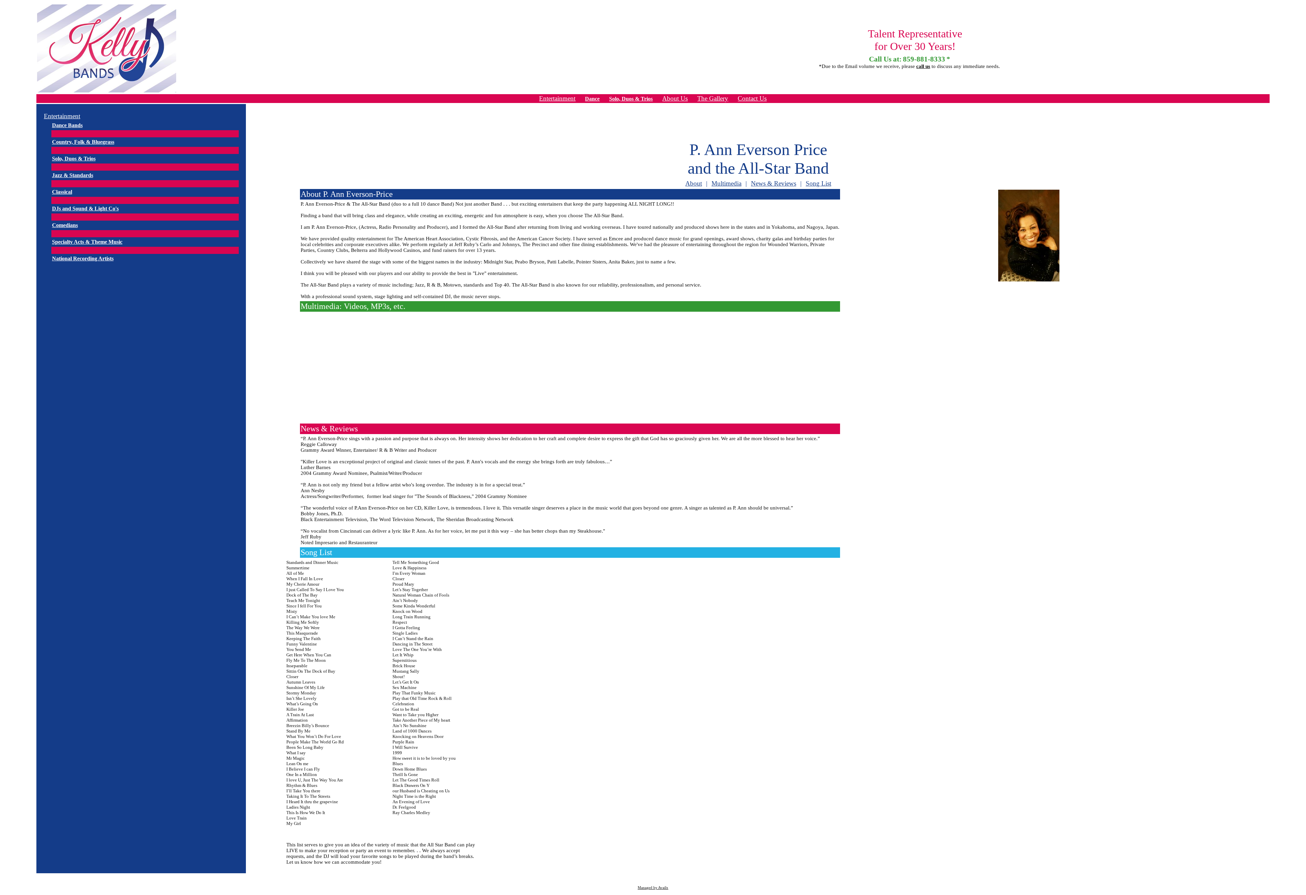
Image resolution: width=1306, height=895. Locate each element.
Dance (592, 99)
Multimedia (726, 183)
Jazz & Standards (72, 175)
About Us (675, 98)
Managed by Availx (653, 888)
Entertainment (557, 98)
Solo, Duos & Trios (631, 99)
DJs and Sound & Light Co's (85, 208)
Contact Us (752, 98)
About (693, 183)
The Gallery (712, 98)
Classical (62, 192)
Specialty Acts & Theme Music (87, 242)
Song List (818, 183)
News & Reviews (773, 183)
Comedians (65, 225)
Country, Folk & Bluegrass (83, 142)
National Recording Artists (83, 258)
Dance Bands (67, 125)
